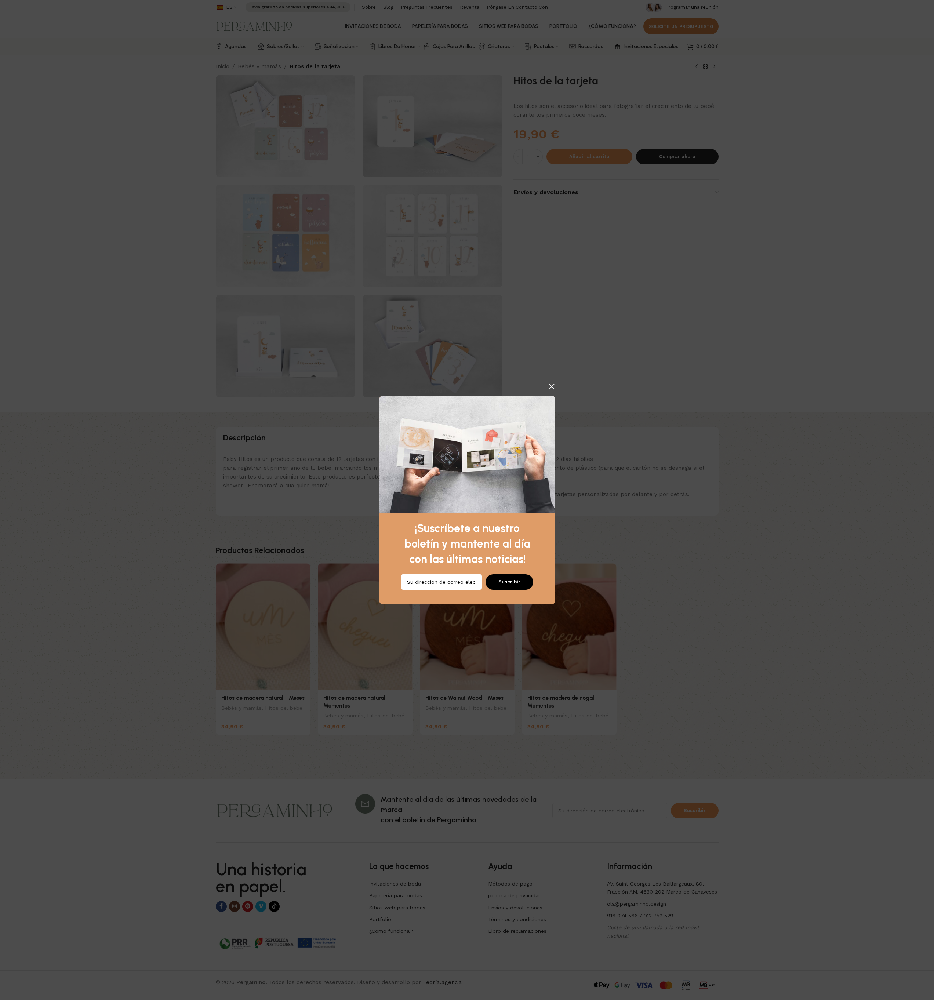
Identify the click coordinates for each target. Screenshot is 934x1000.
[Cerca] (551, 386)
